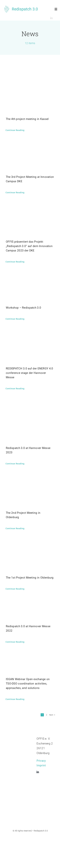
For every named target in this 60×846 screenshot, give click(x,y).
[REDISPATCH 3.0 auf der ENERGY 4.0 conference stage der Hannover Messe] (30, 345)
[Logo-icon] (6, 7)
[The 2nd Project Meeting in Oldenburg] (30, 490)
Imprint (41, 765)
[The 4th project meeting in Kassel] (30, 88)
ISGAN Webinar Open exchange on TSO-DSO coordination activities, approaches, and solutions (28, 683)
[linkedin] (51, 18)
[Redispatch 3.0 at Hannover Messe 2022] (30, 609)
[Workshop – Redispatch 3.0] (30, 287)
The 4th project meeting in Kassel (27, 119)
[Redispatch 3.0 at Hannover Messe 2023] (30, 420)
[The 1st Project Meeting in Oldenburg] (30, 555)
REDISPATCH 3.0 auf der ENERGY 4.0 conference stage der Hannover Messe (29, 373)
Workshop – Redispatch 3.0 (23, 307)
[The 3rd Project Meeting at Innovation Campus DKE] (30, 155)
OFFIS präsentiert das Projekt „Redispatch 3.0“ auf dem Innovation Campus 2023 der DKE (29, 246)
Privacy (41, 760)
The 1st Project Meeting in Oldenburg (29, 577)
